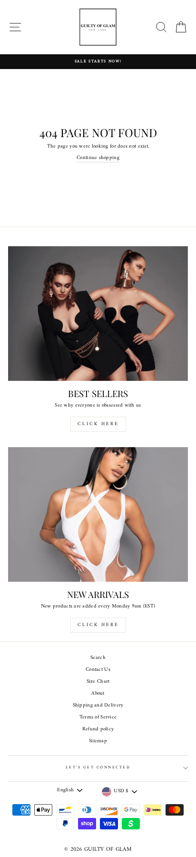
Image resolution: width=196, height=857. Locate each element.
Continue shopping (98, 158)
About (97, 693)
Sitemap (98, 741)
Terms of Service (98, 717)
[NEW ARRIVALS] (98, 514)
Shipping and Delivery (98, 705)
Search (98, 657)
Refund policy (98, 729)
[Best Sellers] (98, 313)
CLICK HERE (98, 424)
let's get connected (98, 767)
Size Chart (98, 681)
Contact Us (98, 669)
